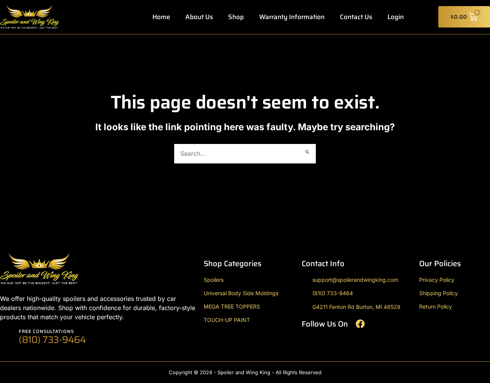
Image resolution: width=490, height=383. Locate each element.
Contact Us (356, 17)
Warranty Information (292, 17)
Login (395, 17)
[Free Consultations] (6, 337)
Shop (236, 17)
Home (161, 17)
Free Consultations (46, 331)
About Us (199, 17)
